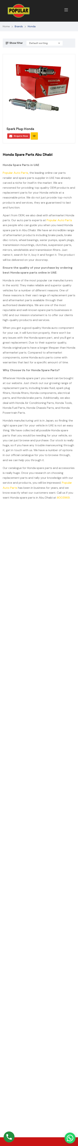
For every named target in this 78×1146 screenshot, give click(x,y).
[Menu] (66, 10)
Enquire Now (21, 136)
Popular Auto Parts (15, 173)
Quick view (34, 136)
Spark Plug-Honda (20, 129)
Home (6, 26)
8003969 (63, 497)
